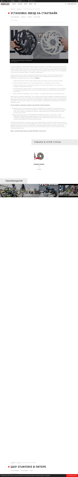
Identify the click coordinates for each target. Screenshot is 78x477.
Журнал (19, 462)
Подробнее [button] (47, 475)
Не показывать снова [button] (72, 475)
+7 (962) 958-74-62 (71, 3)
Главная (13, 462)
